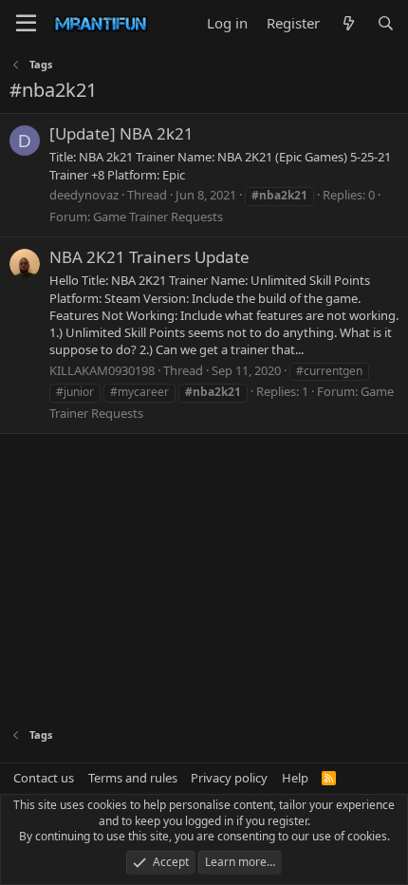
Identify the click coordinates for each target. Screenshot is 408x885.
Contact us (43, 777)
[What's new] (347, 23)
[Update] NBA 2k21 (121, 133)
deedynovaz (84, 194)
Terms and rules (132, 777)
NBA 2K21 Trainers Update (149, 257)
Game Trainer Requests (158, 216)
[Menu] (26, 23)
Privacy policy (229, 777)
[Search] (385, 23)
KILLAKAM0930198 (102, 370)
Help (295, 777)
